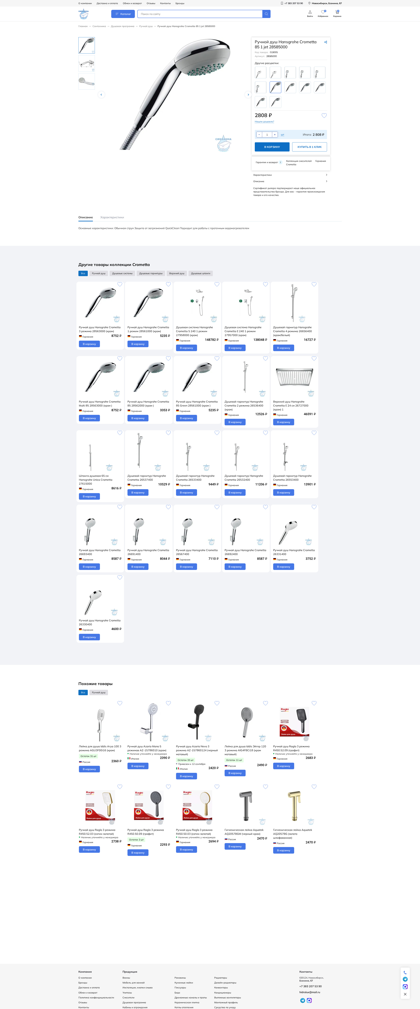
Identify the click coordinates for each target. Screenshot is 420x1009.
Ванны (126, 977)
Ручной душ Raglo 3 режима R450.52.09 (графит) (291, 748)
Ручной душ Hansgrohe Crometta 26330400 (100, 622)
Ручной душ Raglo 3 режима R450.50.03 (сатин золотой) (194, 831)
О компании (85, 3)
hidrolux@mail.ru (309, 992)
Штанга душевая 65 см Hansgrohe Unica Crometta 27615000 (95, 479)
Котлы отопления (184, 1007)
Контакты (165, 3)
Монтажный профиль (226, 1002)
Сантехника (99, 26)
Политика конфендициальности (96, 997)
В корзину (272, 147)
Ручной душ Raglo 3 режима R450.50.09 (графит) (145, 831)
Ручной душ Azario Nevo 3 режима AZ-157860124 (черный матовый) (197, 750)
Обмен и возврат (132, 3)
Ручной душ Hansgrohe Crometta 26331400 (294, 552)
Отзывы (151, 3)
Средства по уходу (225, 1007)
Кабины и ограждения (135, 1007)
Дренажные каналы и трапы (191, 997)
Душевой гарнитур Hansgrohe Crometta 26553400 (292, 477)
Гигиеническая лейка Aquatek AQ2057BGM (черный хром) (244, 831)
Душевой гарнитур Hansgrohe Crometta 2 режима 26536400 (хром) (244, 405)
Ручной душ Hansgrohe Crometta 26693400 (100, 552)
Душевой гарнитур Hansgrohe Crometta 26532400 (244, 477)
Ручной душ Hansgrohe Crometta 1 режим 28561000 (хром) (148, 329)
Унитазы (127, 992)
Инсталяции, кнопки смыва (138, 987)
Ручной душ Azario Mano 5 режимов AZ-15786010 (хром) (146, 748)
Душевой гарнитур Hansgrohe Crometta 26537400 (146, 477)
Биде (177, 992)
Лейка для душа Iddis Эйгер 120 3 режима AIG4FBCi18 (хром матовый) (245, 750)
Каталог (125, 14)
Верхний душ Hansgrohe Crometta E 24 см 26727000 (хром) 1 (290, 405)
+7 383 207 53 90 (310, 986)
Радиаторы (220, 977)
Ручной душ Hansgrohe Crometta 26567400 (197, 552)
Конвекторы (221, 987)
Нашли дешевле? (264, 121)
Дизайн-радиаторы (225, 982)
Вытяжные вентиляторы (227, 997)
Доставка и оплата (107, 3)
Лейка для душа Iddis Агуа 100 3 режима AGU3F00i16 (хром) (100, 748)
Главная (83, 26)
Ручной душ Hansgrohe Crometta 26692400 (245, 552)
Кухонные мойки (184, 982)
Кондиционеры (222, 992)
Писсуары (180, 987)
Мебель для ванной (134, 982)
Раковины (180, 977)
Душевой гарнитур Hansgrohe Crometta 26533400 (195, 477)
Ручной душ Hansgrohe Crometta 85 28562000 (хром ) (148, 403)
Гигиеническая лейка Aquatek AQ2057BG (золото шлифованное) (292, 833)
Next (248, 94)
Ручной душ (146, 26)
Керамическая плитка (187, 1002)
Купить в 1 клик (310, 147)
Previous (101, 94)
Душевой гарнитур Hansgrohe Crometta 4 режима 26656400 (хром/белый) (292, 331)
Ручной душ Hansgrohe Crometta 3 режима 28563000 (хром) (100, 329)
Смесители (128, 997)
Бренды (180, 3)
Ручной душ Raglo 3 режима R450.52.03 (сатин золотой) (97, 831)
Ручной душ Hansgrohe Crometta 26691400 (148, 552)
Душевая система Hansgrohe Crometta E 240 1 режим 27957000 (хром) (243, 331)
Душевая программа (122, 26)
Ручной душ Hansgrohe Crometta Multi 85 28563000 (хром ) (100, 403)
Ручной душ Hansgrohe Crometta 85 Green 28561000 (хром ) (197, 403)
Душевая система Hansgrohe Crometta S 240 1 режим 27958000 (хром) (194, 331)
